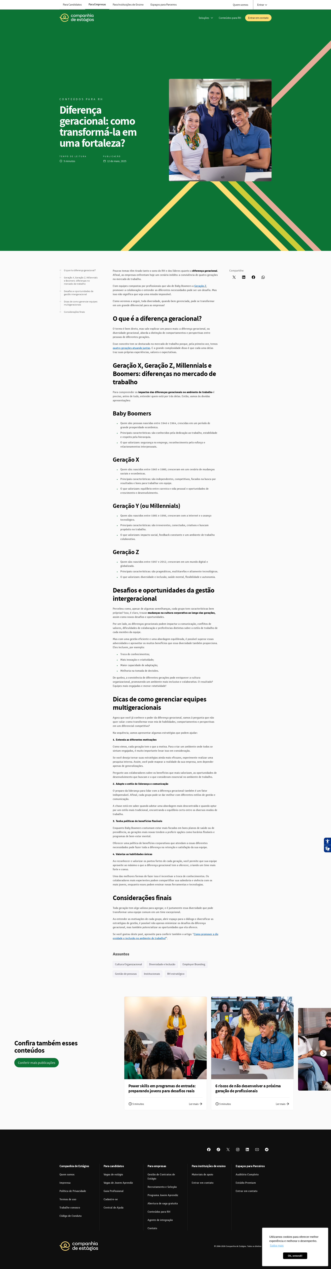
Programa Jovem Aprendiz (163, 1195)
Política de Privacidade (72, 1191)
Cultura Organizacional (128, 964)
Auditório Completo (247, 1174)
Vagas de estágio (113, 1174)
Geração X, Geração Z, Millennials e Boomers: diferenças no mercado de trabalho (81, 280)
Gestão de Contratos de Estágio (161, 1176)
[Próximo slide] (323, 1053)
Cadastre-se (111, 1199)
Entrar (260, 4)
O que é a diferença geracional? (80, 270)
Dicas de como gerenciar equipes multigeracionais (80, 303)
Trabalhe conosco (69, 1207)
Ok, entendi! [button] (295, 1255)
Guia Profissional (114, 1191)
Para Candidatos (72, 4)
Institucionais (152, 974)
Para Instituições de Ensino (128, 4)
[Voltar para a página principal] (78, 1246)
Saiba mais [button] (277, 1245)
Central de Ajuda (113, 1207)
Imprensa (65, 1182)
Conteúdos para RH (230, 17)
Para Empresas (97, 4)
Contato (152, 1228)
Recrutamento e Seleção (162, 1187)
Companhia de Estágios (74, 1166)
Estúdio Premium (246, 1182)
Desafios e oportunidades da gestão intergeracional (78, 293)
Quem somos (240, 4)
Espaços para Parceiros (164, 4)
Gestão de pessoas (126, 974)
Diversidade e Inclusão (162, 964)
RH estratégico (175, 974)
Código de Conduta (70, 1216)
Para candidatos (114, 1166)
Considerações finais (74, 311)
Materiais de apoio (202, 1174)
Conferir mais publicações (36, 1062)
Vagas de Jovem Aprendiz (118, 1182)
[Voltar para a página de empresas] (76, 18)
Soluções (204, 17)
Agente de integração (160, 1220)
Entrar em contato (258, 17)
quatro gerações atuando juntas (131, 348)
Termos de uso (67, 1199)
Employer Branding (194, 964)
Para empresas (157, 1166)
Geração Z (200, 286)
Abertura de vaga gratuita (163, 1203)
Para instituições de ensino (209, 1166)
